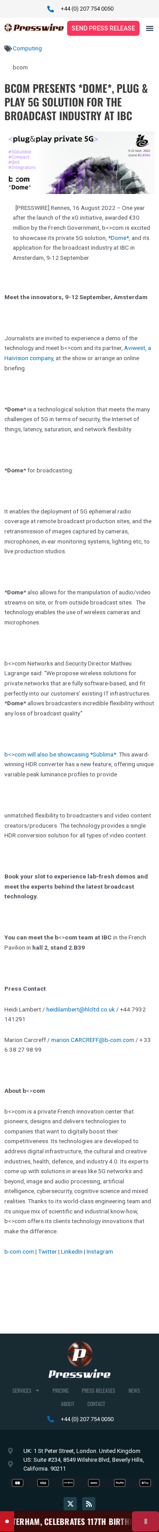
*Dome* (118, 237)
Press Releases (98, 1390)
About (67, 1403)
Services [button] (21, 1390)
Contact (96, 1403)
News (134, 1390)
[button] (150, 28)
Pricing (60, 1390)
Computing (27, 48)
